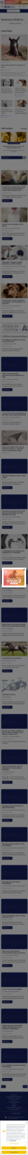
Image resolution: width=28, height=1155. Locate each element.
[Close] (26, 1122)
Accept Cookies (14, 1152)
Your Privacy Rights (14, 1143)
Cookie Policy (13, 1140)
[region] (14, 1137)
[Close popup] (24, 570)
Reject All (14, 1148)
